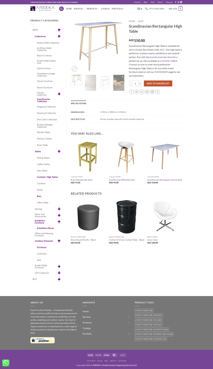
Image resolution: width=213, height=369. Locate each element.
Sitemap (169, 2)
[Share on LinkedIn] (152, 91)
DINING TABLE (169, 60)
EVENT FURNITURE (144, 310)
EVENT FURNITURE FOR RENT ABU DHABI (154, 334)
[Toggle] (128, 317)
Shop (140, 21)
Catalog (105, 9)
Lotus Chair (152, 240)
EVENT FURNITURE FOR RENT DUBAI (152, 329)
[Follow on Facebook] (175, 2)
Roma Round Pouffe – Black (83, 240)
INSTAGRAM (161, 71)
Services (78, 9)
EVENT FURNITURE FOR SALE (149, 325)
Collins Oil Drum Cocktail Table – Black (126, 240)
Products (92, 9)
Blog (145, 2)
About (160, 2)
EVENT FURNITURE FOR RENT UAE (151, 339)
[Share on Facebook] (131, 91)
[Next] (119, 45)
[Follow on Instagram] (178, 2)
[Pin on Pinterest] (147, 91)
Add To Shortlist (158, 83)
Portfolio (117, 9)
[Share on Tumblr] (157, 91)
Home (69, 9)
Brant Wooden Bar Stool (82, 180)
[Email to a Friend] (142, 91)
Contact (137, 2)
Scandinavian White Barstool (122, 180)
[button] (61, 8)
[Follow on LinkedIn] (181, 2)
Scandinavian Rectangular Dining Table (164, 180)
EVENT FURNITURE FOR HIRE (148, 320)
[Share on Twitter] (136, 91)
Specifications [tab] (78, 103)
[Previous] (75, 45)
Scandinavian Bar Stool (161, 57)
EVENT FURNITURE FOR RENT (149, 315)
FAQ (152, 2)
